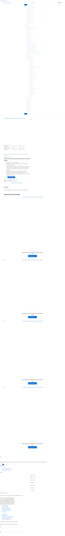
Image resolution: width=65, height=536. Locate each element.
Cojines (31, 71)
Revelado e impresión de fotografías (34, 51)
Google (29, 108)
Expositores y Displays (31, 46)
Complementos (30, 34)
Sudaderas (29, 29)
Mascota (31, 84)
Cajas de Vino (32, 68)
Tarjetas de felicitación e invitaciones (34, 53)
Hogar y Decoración (31, 7)
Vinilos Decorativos (30, 56)
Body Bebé (32, 62)
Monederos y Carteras (34, 88)
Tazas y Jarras (30, 11)
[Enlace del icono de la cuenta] (60, 2)
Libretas (31, 79)
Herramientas (30, 14)
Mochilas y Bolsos (31, 21)
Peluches (31, 89)
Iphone (29, 101)
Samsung (29, 102)
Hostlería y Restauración (32, 47)
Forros (29, 38)
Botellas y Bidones (31, 16)
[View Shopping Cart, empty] (58, 2)
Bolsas (29, 19)
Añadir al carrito (11, 177)
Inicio (5, 154)
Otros (31, 97)
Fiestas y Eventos (31, 12)
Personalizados (29, 57)
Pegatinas (28, 54)
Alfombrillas (32, 58)
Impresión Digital (29, 42)
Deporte (29, 13)
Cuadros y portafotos (33, 72)
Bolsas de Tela (32, 66)
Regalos (28, 24)
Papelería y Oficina (31, 8)
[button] (32, 2)
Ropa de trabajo (30, 41)
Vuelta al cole (29, 111)
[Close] (25, 114)
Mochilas (31, 87)
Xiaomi (29, 103)
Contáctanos (2, 466)
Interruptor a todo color (11, 181)
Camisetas (29, 28)
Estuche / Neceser (33, 74)
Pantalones (30, 33)
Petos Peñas (30, 37)
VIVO (28, 106)
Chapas (31, 69)
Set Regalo (29, 9)
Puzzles (31, 94)
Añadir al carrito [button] (32, 317)
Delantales (32, 73)
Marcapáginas (32, 83)
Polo (28, 31)
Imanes (31, 76)
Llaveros (29, 17)
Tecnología (29, 23)
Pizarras (31, 91)
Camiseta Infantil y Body (32, 27)
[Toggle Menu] (25, 4)
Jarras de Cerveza (33, 77)
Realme (29, 109)
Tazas (31, 96)
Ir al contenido (2, 0)
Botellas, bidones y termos (34, 67)
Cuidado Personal (31, 22)
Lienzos (31, 81)
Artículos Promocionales (31, 6)
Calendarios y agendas (32, 43)
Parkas (29, 36)
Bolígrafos (31, 64)
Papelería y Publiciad (31, 48)
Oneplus (29, 107)
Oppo (29, 104)
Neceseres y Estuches (31, 18)
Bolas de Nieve (32, 63)
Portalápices (32, 92)
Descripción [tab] (6, 187)
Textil (27, 26)
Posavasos (32, 93)
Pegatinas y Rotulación (32, 49)
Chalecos (29, 39)
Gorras (29, 32)
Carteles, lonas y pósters (32, 44)
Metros (31, 86)
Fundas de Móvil (29, 99)
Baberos (31, 61)
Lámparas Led (32, 78)
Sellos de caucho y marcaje (32, 52)
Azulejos (31, 59)
